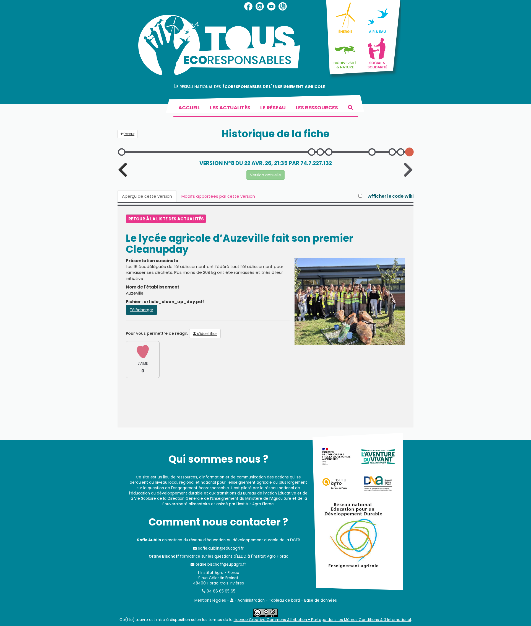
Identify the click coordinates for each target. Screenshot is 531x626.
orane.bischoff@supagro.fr (220, 564)
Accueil (189, 107)
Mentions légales (210, 600)
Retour (129, 134)
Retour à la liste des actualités (166, 219)
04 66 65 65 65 (221, 591)
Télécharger (141, 310)
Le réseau (273, 107)
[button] (232, 600)
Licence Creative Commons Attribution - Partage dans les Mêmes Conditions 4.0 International (322, 619)
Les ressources (317, 107)
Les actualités (230, 107)
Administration (251, 600)
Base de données (320, 600)
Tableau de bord (284, 600)
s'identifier (206, 333)
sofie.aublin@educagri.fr (220, 548)
